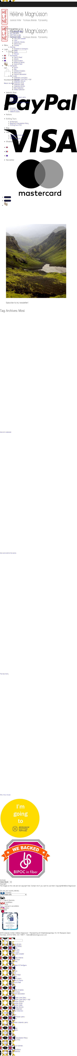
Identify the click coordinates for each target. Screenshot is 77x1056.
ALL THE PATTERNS (16, 32)
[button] (6, 45)
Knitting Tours (11, 119)
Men (15, 69)
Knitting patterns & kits (14, 29)
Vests (15, 50)
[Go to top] (1, 937)
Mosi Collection (18, 88)
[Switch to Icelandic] (5, 61)
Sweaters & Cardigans (21, 49)
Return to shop (9, 83)
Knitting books (14, 110)
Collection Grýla (19, 83)
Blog (7, 128)
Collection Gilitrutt (19, 81)
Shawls (16, 59)
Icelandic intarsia (19, 42)
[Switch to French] (5, 58)
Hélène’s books (15, 111)
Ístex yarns (13, 100)
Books (8, 105)
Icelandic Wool (11, 93)
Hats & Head (18, 57)
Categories (13, 66)
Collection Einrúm (19, 86)
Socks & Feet (18, 64)
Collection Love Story (20, 78)
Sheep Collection (19, 89)
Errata (12, 137)
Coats (16, 52)
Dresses (16, 54)
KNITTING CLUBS (15, 35)
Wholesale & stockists (14, 142)
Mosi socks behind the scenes (8, 553)
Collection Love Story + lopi (22, 79)
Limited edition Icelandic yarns (19, 102)
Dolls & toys (17, 44)
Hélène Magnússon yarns (18, 97)
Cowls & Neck (18, 61)
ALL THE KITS (14, 33)
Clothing (12, 47)
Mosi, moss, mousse (5, 795)
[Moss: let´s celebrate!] (53, 397)
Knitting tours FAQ (16, 125)
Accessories (13, 55)
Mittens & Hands (19, 62)
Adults (16, 67)
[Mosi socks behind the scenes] (53, 518)
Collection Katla (19, 84)
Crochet (16, 45)
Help (7, 132)
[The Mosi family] (53, 639)
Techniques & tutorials (17, 135)
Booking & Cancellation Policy (19, 123)
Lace (15, 40)
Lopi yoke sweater (20, 38)
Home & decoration (20, 74)
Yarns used (13, 76)
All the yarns (14, 95)
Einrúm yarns (14, 99)
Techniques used (15, 37)
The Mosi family (4, 674)
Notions (9, 115)
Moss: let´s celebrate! (5, 432)
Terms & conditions (16, 138)
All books (13, 108)
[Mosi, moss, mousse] (53, 760)
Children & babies (19, 71)
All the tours (13, 122)
